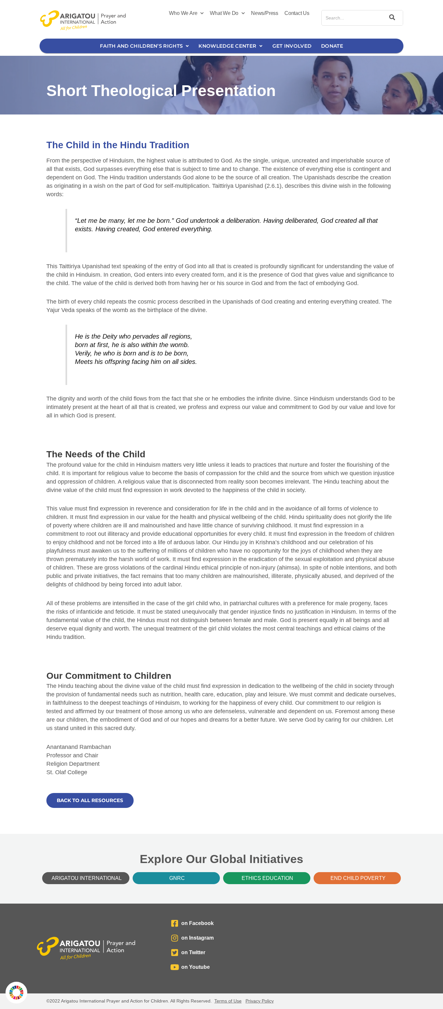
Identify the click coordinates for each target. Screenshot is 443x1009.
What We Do (224, 13)
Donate (332, 46)
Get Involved (292, 46)
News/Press (264, 13)
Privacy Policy (259, 1000)
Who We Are (183, 13)
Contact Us (296, 13)
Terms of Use (228, 1000)
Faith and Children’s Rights (141, 46)
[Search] (391, 17)
